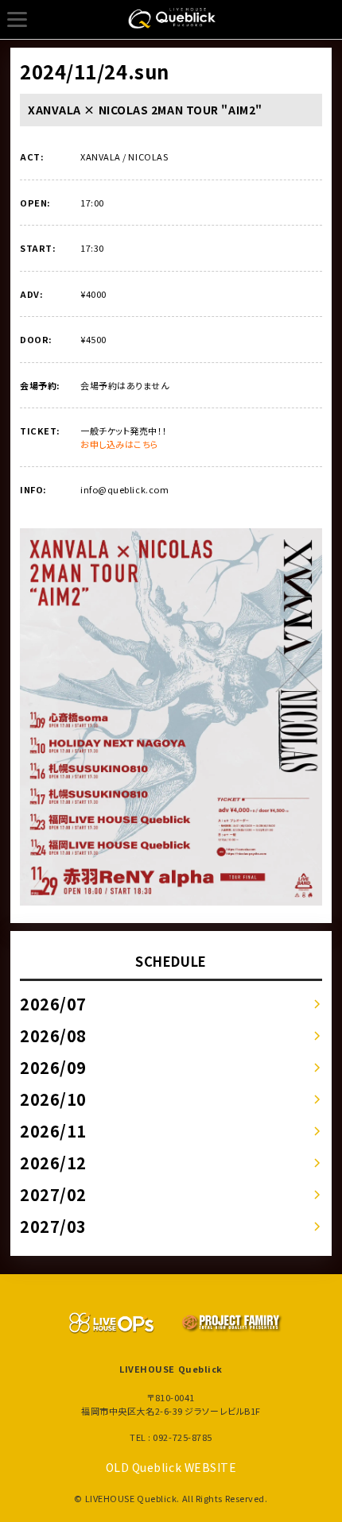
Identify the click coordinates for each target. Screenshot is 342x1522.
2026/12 (53, 1162)
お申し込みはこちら (119, 444)
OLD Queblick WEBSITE (171, 1467)
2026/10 (53, 1099)
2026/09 (53, 1067)
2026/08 (53, 1035)
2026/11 (53, 1130)
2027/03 (53, 1226)
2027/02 (53, 1194)
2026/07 (53, 1003)
